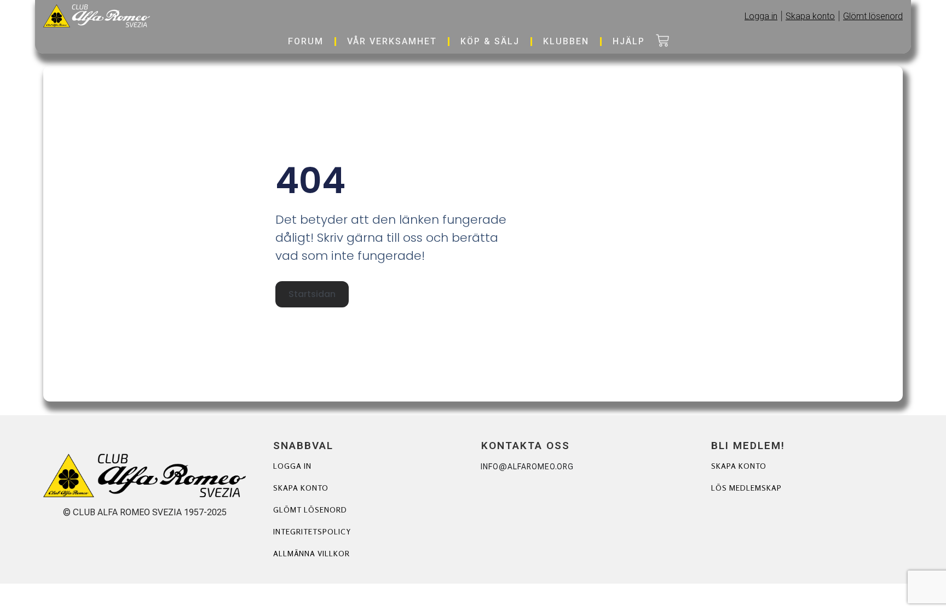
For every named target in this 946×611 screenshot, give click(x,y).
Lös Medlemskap (746, 487)
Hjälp (629, 41)
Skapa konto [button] (810, 16)
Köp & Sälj (490, 41)
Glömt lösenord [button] (873, 16)
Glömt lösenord (310, 509)
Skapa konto (300, 487)
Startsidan (312, 294)
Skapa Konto (738, 465)
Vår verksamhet (392, 41)
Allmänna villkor (311, 553)
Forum (306, 41)
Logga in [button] (761, 16)
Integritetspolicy (312, 531)
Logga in (292, 465)
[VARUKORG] (662, 42)
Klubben (566, 41)
